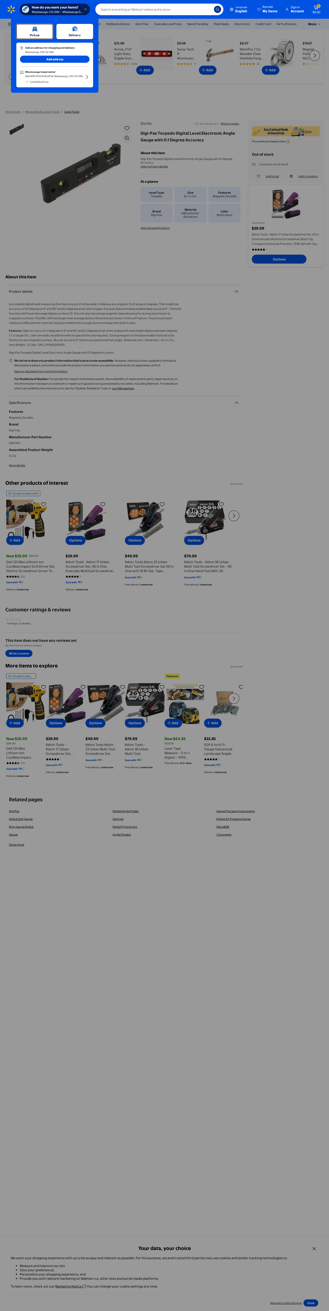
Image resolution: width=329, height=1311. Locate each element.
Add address (54, 59)
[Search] (217, 9)
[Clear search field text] (207, 9)
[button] (267, 9)
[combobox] (159, 9)
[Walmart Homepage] (11, 9)
